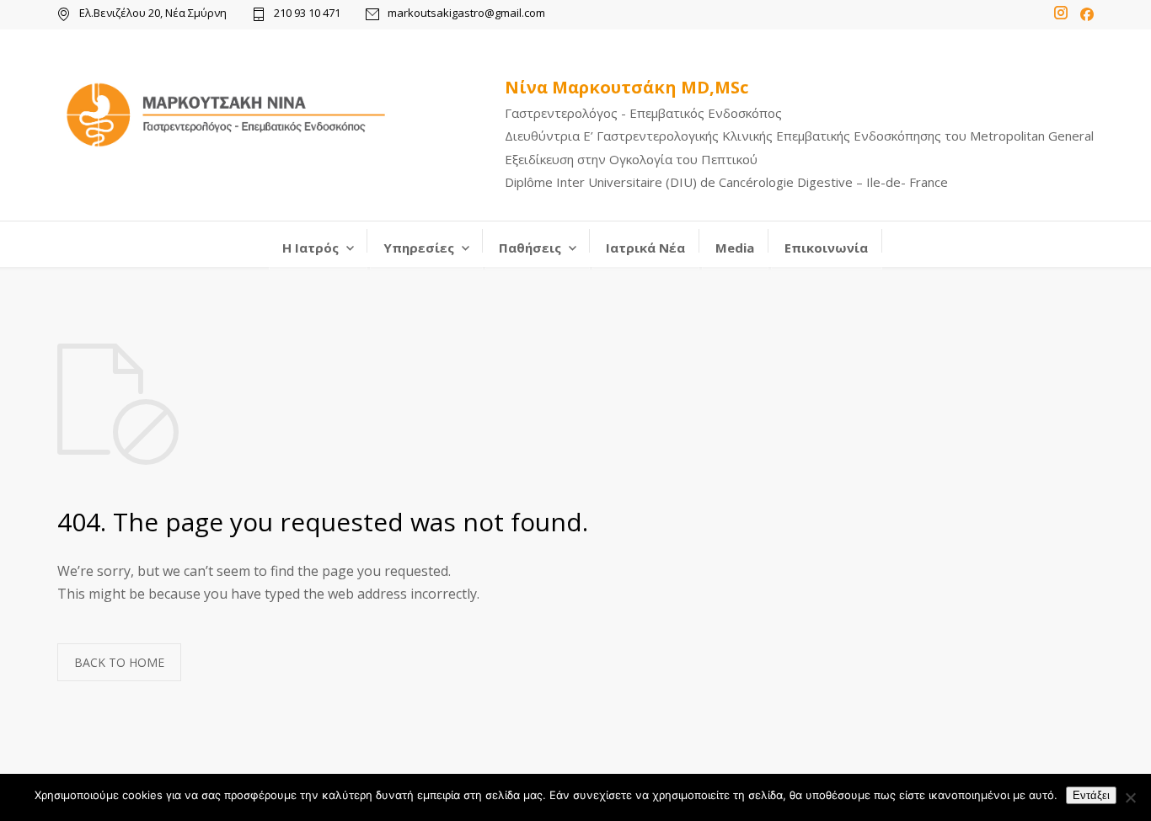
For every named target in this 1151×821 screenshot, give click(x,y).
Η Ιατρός (310, 247)
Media (734, 247)
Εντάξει (1091, 795)
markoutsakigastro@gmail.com (466, 14)
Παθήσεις (530, 247)
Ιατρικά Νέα (645, 247)
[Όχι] (1130, 797)
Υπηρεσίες (418, 247)
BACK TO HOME (119, 662)
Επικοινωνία (826, 247)
